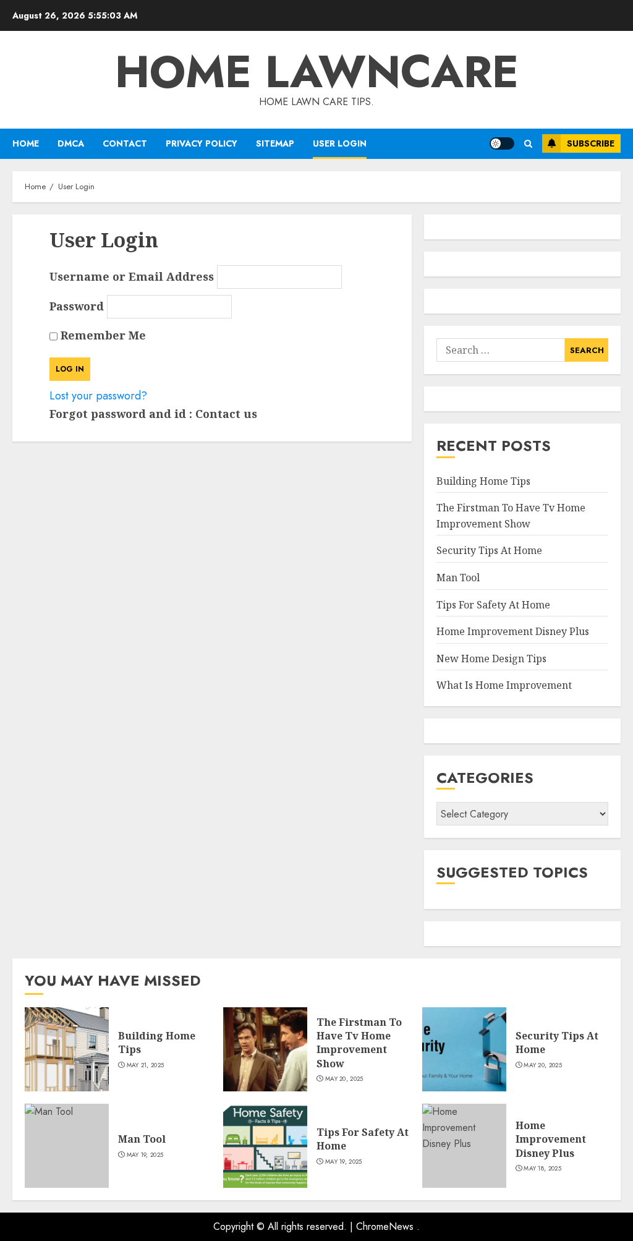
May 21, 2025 (145, 1065)
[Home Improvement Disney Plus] (464, 1146)
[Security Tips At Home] (464, 1049)
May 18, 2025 (542, 1168)
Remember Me (101, 335)
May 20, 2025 (344, 1079)
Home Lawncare (317, 72)
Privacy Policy (201, 143)
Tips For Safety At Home (493, 605)
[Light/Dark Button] (502, 143)
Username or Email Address (131, 276)
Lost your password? (98, 396)
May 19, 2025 (145, 1155)
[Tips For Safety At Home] (265, 1146)
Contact (125, 143)
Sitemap (275, 143)
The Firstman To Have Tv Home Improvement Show (359, 1042)
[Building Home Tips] (67, 1049)
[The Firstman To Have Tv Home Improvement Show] (265, 1049)
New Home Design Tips (491, 658)
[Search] (528, 144)
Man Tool (458, 577)
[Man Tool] (67, 1146)
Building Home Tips (483, 481)
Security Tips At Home (489, 550)
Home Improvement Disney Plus (512, 631)
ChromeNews (385, 1226)
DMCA (70, 143)
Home (25, 143)
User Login (340, 143)
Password (76, 306)
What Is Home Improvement (504, 685)
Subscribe (590, 143)
